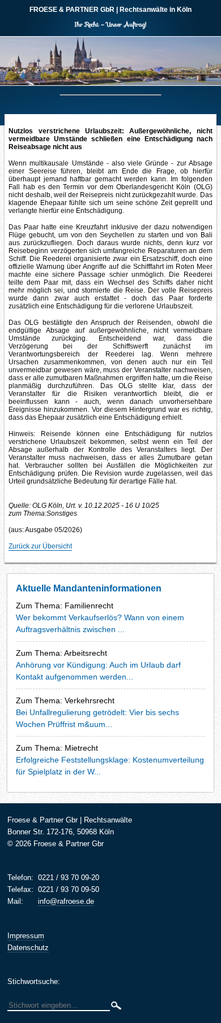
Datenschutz (28, 947)
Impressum (25, 935)
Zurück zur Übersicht (40, 546)
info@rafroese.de (66, 901)
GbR (71, 10)
